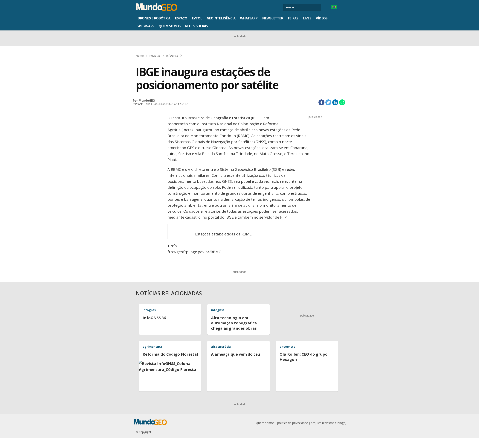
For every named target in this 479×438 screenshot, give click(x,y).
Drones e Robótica (154, 18)
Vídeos (321, 18)
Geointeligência (221, 18)
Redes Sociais (196, 26)
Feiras (293, 18)
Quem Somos (169, 26)
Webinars (146, 26)
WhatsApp (248, 18)
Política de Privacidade (292, 423)
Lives (307, 18)
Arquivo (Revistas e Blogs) (328, 423)
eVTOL (197, 18)
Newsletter (272, 18)
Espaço (181, 18)
